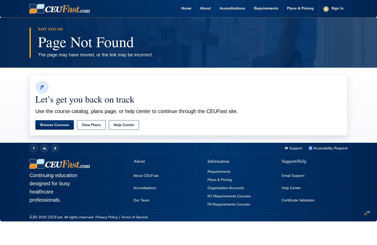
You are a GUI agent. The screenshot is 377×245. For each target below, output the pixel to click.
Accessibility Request (330, 148)
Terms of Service (134, 217)
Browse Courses (54, 125)
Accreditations (232, 8)
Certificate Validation (298, 200)
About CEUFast (145, 175)
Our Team (141, 200)
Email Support (293, 175)
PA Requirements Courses (228, 204)
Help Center (124, 125)
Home (186, 8)
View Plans (91, 125)
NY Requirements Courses (229, 196)
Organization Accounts (225, 188)
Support (295, 148)
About (205, 8)
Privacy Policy (106, 217)
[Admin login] (367, 213)
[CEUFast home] (59, 9)
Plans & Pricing (300, 8)
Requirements (266, 8)
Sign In (337, 8)
